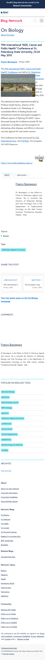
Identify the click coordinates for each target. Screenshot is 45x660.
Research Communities (22, 5)
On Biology (12, 30)
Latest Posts (21, 175)
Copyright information (9, 493)
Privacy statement (37, 636)
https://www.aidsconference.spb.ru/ (16, 163)
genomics (5, 397)
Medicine (4, 575)
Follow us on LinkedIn (9, 623)
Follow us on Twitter (8, 614)
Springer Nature (8, 654)
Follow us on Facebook (9, 618)
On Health (5, 524)
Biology (6, 236)
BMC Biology (7, 408)
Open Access (6, 588)
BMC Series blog (7, 541)
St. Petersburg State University (36, 75)
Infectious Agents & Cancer (13, 250)
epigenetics (6, 439)
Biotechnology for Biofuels (12, 445)
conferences (6, 424)
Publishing (4, 596)
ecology (5, 450)
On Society (5, 528)
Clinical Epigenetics (9, 434)
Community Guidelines (9, 497)
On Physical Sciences (9, 532)
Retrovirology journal (10, 402)
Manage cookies (23, 639)
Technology (5, 592)
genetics (5, 413)
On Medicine (5, 519)
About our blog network (10, 489)
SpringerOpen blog (8, 557)
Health (3, 579)
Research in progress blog (10, 536)
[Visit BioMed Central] (4, 13)
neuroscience (7, 429)
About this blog (7, 35)
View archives (6, 471)
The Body (25, 141)
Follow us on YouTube (9, 627)
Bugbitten (4, 545)
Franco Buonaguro (26, 184)
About (7, 175)
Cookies (7, 639)
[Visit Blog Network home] (11, 21)
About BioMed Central (9, 501)
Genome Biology (8, 392)
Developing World (7, 583)
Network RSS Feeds (8, 610)
